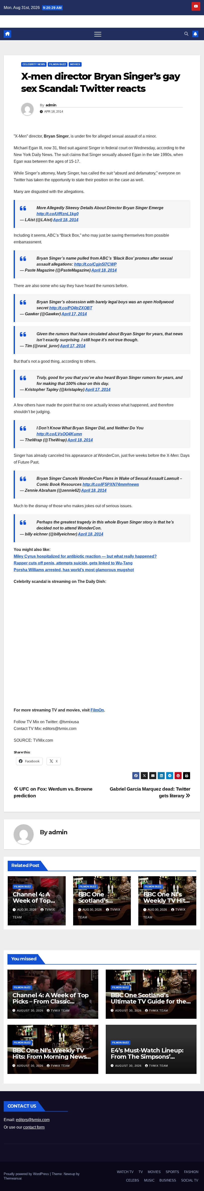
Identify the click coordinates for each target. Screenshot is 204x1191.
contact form (34, 1127)
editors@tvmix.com (33, 1120)
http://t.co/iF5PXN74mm (105, 484)
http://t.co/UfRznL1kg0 (58, 214)
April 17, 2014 (74, 314)
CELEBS (132, 1180)
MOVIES (75, 64)
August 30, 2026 (30, 1010)
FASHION (191, 1172)
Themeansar (12, 1178)
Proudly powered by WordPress (27, 1174)
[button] (186, 34)
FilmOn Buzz (57, 64)
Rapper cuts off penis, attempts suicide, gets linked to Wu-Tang (73, 563)
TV (141, 1172)
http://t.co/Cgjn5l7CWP (95, 264)
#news (133, 484)
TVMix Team (60, 1010)
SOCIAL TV (189, 1180)
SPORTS (172, 1172)
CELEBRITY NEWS (34, 64)
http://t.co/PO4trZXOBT (70, 308)
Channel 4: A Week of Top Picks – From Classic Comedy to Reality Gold (50, 1001)
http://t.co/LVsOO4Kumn (59, 434)
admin (51, 105)
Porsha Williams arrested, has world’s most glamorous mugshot (74, 570)
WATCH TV (125, 1172)
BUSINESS (167, 1180)
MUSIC (149, 1180)
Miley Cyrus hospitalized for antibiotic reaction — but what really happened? (85, 556)
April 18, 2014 (65, 220)
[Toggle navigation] (97, 34)
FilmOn (97, 710)
